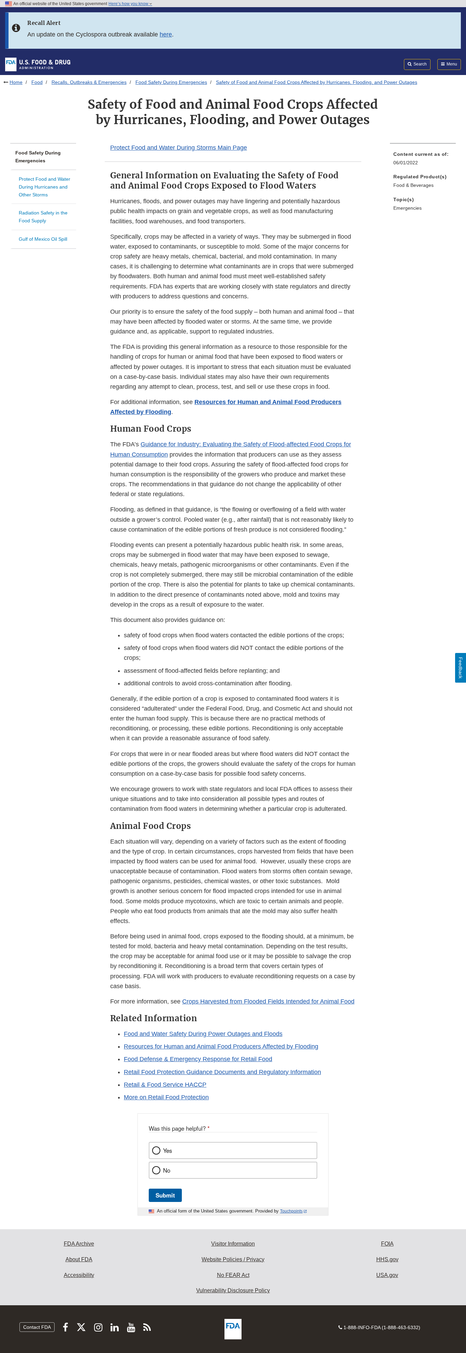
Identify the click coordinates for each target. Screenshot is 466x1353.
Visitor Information (233, 1244)
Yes (167, 1150)
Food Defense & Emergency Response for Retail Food (198, 1059)
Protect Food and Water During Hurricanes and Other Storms (44, 186)
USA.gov (387, 1275)
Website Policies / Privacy (233, 1259)
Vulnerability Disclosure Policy (233, 1290)
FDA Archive (79, 1244)
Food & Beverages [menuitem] (413, 185)
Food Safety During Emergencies (171, 82)
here (166, 34)
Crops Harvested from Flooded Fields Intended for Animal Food (268, 1001)
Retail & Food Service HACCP (165, 1084)
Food (37, 82)
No (166, 1170)
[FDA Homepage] (37, 64)
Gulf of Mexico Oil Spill (43, 239)
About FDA (78, 1259)
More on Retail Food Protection (166, 1097)
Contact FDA (37, 1327)
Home (16, 82)
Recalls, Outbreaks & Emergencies (89, 82)
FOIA (387, 1244)
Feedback (460, 668)
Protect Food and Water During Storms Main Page (178, 147)
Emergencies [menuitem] (407, 208)
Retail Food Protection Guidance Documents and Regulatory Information (222, 1072)
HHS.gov (387, 1259)
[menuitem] (423, 160)
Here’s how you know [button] (128, 3)
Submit (165, 1195)
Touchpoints (291, 1211)
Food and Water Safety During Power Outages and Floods (203, 1033)
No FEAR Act (233, 1275)
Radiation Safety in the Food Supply (43, 216)
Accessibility (79, 1275)
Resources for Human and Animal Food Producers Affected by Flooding (221, 1046)
